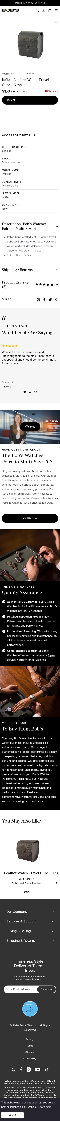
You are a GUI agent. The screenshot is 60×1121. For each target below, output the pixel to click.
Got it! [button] (12, 1115)
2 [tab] (30, 392)
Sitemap (29, 1052)
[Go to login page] (43, 10)
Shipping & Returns (21, 941)
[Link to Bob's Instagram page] (28, 1069)
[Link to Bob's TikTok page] (46, 1069)
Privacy (30, 1039)
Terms (29, 1045)
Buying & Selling (18, 931)
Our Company (17, 912)
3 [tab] (35, 392)
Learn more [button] (44, 1107)
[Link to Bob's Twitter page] (13, 1069)
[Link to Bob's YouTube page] (37, 1069)
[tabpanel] (30, 366)
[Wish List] (57, 22)
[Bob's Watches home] (10, 10)
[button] (27, 73)
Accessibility (29, 1058)
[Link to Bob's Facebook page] (21, 1069)
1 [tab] (25, 392)
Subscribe (46, 989)
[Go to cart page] (50, 10)
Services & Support (21, 921)
